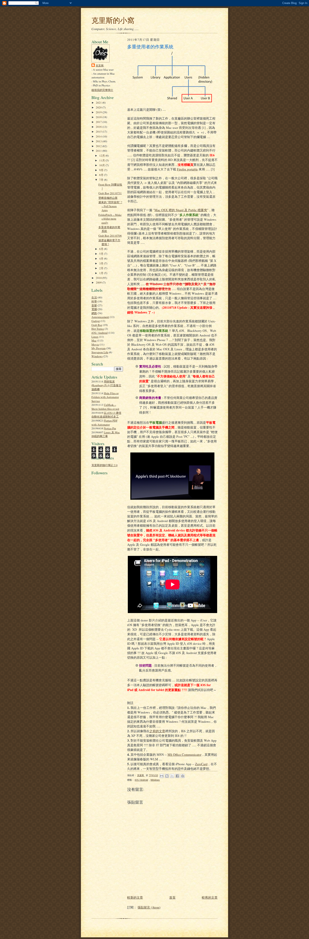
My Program (98, 348)
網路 (94, 313)
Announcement (100, 317)
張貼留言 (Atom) (148, 907)
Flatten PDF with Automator (104, 422)
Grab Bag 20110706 (110, 235)
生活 (94, 297)
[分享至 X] (172, 776)
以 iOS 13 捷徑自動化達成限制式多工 (106, 415)
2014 (99, 136)
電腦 (94, 309)
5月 (101, 254)
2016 (99, 127)
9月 (101, 170)
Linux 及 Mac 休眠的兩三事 (105, 434)
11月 (102, 160)
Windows (97, 356)
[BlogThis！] (167, 776)
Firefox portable (187, 169)
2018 (99, 117)
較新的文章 (135, 897)
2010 (99, 278)
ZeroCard (201, 764)
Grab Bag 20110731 (110, 193)
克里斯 (100, 65)
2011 (99, 151)
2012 (99, 146)
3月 (101, 263)
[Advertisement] (104, 573)
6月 (101, 249)
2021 (99, 102)
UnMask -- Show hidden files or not (105, 407)
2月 (101, 268)
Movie (95, 344)
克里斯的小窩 (112, 20)
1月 (101, 273)
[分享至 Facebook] (177, 776)
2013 (99, 141)
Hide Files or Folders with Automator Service (105, 397)
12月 (102, 155)
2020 (99, 107)
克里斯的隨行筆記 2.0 (104, 465)
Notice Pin (110, 428)
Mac (93, 340)
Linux (94, 337)
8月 (101, 175)
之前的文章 (157, 731)
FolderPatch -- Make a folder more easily (109, 218)
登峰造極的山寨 (108, 198)
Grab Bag (96, 325)
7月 (101, 180)
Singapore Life (99, 352)
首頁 (172, 897)
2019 (99, 112)
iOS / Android (99, 333)
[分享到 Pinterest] (183, 776)
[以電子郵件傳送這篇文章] (162, 776)
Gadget (95, 321)
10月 (102, 165)
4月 (101, 258)
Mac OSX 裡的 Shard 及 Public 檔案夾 (180, 210)
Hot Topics (97, 329)
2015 (99, 131)
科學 (94, 301)
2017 (99, 122)
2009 (99, 282)
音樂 (94, 305)
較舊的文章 (210, 897)
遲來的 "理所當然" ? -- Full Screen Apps (110, 206)
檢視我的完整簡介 (102, 90)
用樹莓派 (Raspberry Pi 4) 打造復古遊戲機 (106, 385)
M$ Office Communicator (184, 754)
